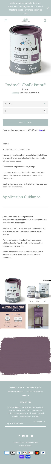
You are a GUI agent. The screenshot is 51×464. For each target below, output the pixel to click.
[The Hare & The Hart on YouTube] (32, 436)
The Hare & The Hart (31, 442)
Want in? (25, 402)
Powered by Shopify (25, 445)
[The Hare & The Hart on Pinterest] (23, 436)
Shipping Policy (15, 391)
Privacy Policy (17, 387)
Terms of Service (34, 391)
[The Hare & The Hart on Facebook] (19, 436)
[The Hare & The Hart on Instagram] (27, 436)
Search (25, 395)
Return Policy (34, 387)
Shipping (15, 93)
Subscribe (38, 422)
